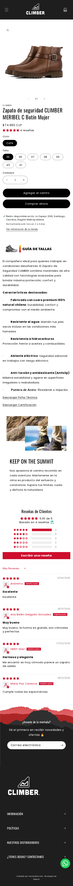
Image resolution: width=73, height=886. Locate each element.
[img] (11, 578)
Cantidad (8, 173)
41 (20, 165)
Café (9, 143)
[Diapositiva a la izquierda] (29, 99)
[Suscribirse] (62, 745)
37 (33, 157)
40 (8, 165)
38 (45, 157)
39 (58, 157)
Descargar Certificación (19, 405)
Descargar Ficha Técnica (20, 397)
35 (8, 157)
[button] (6, 10)
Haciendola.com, (36, 876)
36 (20, 157)
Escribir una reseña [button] (36, 555)
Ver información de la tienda (22, 229)
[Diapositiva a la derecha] (44, 99)
